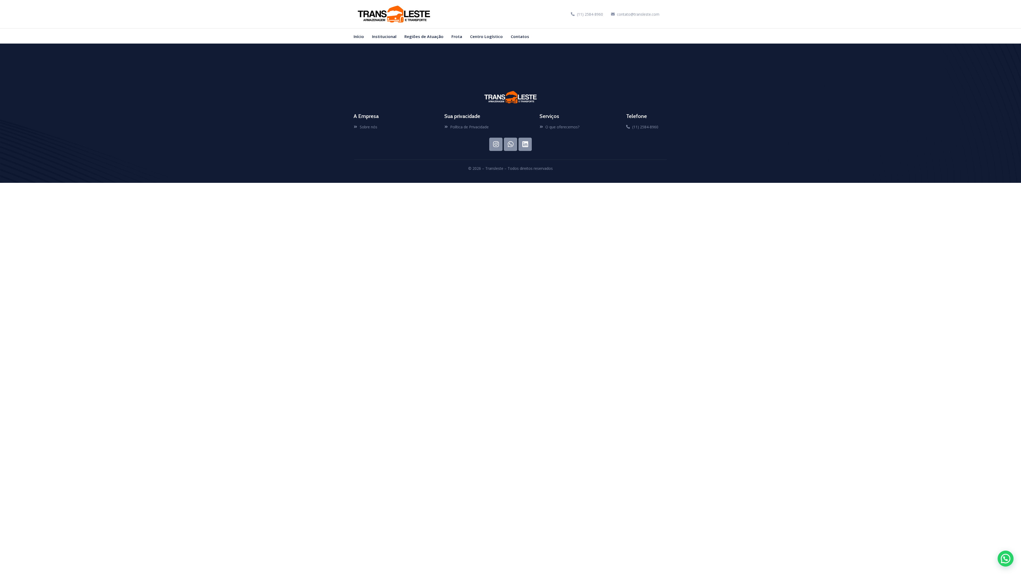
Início (359, 36)
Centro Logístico (486, 36)
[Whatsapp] (510, 144)
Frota (456, 36)
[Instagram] (496, 144)
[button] (1006, 559)
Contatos (520, 36)
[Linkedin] (525, 144)
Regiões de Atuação (423, 36)
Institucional (384, 36)
